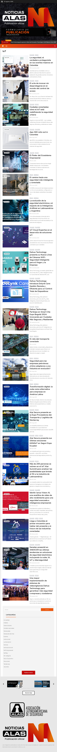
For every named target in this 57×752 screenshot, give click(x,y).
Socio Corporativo (8, 658)
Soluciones (37, 129)
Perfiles (6, 653)
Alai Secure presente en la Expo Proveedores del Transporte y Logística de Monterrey (41, 416)
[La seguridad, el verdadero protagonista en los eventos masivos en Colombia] (15, 66)
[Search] (55, 46)
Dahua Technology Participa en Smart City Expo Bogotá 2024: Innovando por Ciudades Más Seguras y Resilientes (41, 314)
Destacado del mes (9, 633)
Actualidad (32, 54)
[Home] (3, 46)
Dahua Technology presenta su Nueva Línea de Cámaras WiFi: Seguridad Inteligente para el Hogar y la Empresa (41, 258)
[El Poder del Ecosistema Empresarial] (15, 161)
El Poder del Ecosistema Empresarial (40, 156)
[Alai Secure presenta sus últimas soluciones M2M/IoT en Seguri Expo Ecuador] (15, 447)
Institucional (7, 639)
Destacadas (7, 631)
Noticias (37, 104)
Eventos (37, 435)
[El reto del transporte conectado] (15, 345)
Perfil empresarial (8, 650)
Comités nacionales (9, 628)
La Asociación (7, 642)
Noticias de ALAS (8, 647)
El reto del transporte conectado (39, 340)
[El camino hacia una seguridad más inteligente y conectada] (15, 185)
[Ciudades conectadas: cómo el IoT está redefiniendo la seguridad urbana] (15, 115)
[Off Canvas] (2, 1)
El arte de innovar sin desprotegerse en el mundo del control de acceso (39, 87)
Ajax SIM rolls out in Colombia (39, 133)
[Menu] (6, 46)
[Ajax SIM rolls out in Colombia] (15, 138)
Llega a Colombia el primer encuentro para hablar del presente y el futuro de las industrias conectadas (40, 526)
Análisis (36, 54)
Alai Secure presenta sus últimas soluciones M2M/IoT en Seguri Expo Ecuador (41, 442)
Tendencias (36, 174)
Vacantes (6, 666)
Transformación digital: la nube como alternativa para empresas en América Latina (41, 390)
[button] (6, 46)
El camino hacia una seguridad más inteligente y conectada (41, 180)
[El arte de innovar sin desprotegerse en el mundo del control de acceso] (15, 91)
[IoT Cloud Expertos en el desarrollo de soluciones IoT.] (15, 236)
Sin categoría (7, 655)
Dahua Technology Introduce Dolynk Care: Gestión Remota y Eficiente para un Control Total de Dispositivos (41, 286)
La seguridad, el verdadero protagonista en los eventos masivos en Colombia (41, 61)
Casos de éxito (8, 625)
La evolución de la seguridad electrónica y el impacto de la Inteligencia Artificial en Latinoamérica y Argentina (41, 205)
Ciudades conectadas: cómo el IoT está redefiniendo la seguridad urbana (41, 111)
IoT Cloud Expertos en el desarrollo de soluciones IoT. (41, 232)
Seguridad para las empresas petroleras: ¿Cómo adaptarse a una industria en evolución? (40, 365)
